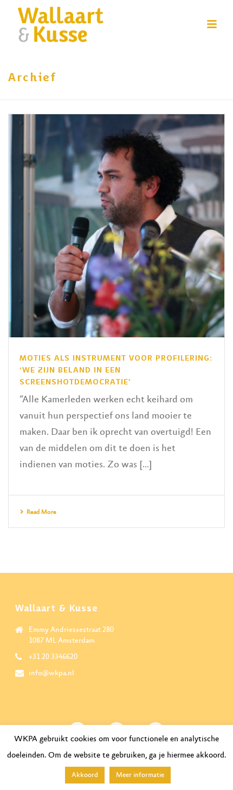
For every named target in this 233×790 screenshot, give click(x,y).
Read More (41, 512)
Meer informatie (140, 775)
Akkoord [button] (85, 775)
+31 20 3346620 (53, 656)
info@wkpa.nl (51, 673)
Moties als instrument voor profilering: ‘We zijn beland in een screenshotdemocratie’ (116, 370)
